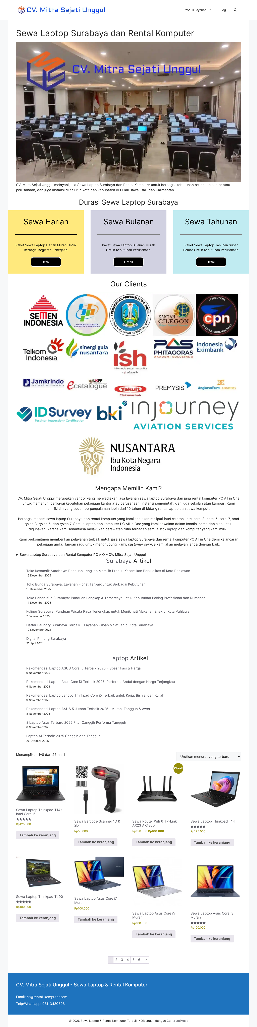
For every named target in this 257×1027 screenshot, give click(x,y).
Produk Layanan (195, 10)
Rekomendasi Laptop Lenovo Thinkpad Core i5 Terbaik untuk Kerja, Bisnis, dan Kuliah (95, 695)
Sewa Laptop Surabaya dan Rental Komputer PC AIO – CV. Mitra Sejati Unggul (83, 555)
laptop (172, 529)
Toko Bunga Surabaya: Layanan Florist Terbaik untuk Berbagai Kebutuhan (86, 584)
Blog (222, 10)
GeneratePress (177, 1021)
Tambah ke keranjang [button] (37, 835)
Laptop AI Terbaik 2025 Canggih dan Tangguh (63, 736)
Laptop (118, 658)
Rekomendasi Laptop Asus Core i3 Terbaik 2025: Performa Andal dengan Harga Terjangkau (100, 682)
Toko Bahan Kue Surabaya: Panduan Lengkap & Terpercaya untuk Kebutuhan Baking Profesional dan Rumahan (115, 598)
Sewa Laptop (89, 985)
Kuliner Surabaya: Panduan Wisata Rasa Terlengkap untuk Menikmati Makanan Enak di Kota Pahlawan (109, 611)
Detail (46, 262)
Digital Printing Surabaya (46, 639)
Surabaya (119, 560)
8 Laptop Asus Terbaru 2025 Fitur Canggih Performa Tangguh (76, 722)
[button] (235, 10)
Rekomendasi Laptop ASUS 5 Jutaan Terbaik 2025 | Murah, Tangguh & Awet (88, 709)
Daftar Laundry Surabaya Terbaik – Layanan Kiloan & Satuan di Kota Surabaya (89, 625)
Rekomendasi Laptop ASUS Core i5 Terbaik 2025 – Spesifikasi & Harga (83, 668)
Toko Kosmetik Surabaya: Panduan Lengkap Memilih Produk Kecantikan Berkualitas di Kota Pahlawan (108, 571)
